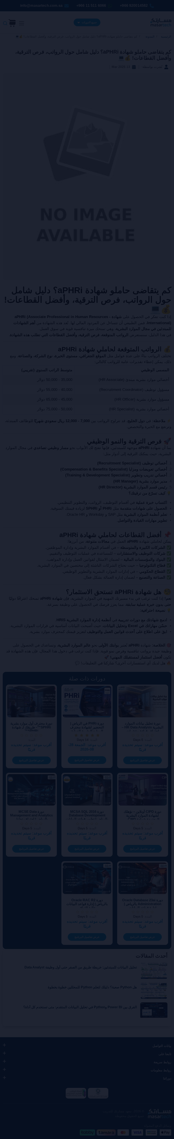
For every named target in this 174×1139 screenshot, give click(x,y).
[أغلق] (50, 550)
